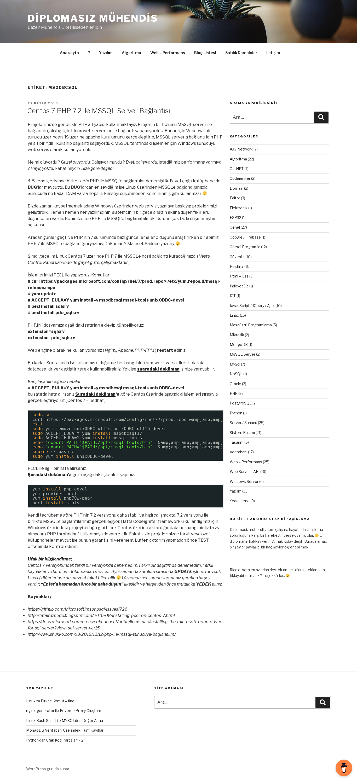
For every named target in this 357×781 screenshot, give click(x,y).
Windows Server (244, 481)
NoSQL (236, 374)
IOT (233, 295)
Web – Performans (167, 52)
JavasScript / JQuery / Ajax (252, 305)
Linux (234, 315)
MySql (235, 364)
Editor (235, 198)
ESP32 (235, 217)
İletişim (273, 52)
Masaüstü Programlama (251, 325)
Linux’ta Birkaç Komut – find (50, 701)
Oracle (235, 383)
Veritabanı (238, 452)
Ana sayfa (69, 52)
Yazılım (106, 52)
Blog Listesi (205, 52)
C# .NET (237, 168)
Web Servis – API (245, 471)
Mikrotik (237, 335)
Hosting (237, 266)
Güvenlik (237, 256)
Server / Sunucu (243, 422)
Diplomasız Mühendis (93, 18)
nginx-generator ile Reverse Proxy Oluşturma (65, 710)
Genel (235, 227)
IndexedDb (239, 286)
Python (236, 413)
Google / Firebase (245, 237)
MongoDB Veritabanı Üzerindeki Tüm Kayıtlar (64, 730)
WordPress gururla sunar (47, 769)
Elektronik (238, 208)
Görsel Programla (245, 247)
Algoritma (131, 52)
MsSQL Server (242, 354)
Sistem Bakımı (242, 432)
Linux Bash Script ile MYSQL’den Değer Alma (64, 720)
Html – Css (239, 276)
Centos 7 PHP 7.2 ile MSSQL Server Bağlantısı (98, 111)
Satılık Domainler (241, 52)
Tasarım (237, 442)
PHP (234, 393)
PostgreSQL (241, 403)
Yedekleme (240, 501)
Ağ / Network (241, 149)
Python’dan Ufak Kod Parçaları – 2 (54, 740)
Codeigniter (240, 178)
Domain (236, 188)
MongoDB (239, 344)
